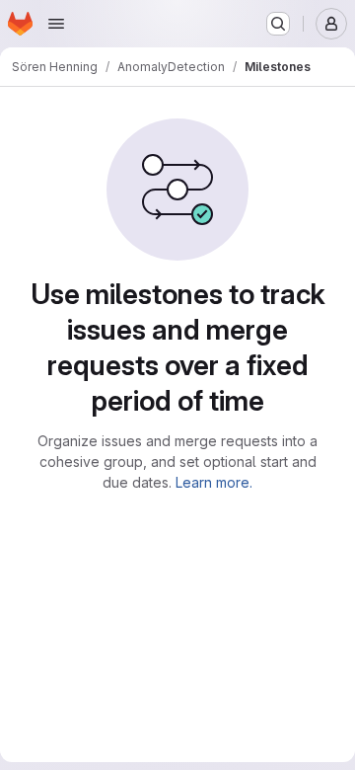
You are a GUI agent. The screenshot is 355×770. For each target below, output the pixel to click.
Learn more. (214, 482)
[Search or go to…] (278, 24)
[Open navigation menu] (56, 23)
